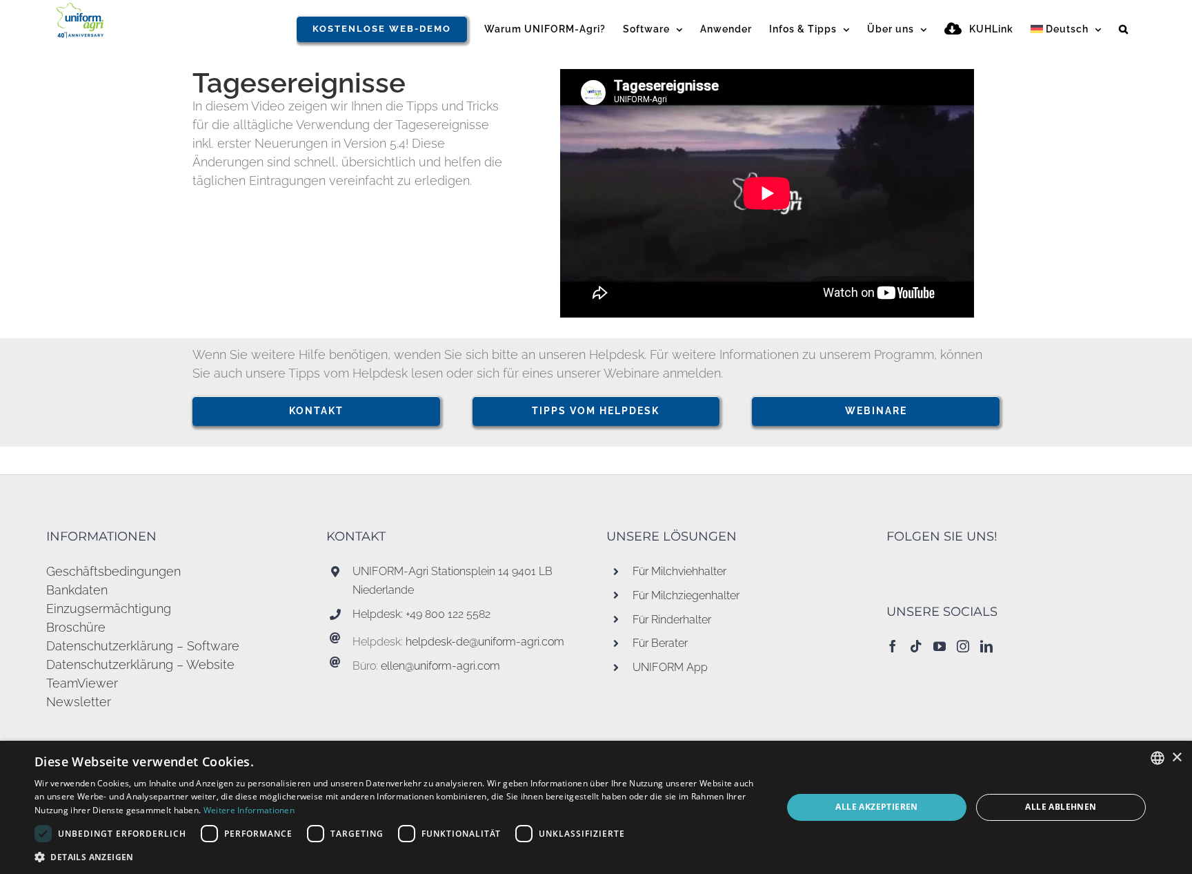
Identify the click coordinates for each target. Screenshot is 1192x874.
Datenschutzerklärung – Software (142, 646)
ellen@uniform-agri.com (440, 665)
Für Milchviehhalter (679, 571)
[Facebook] (892, 646)
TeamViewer (82, 683)
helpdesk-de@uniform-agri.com (485, 641)
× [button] (1176, 757)
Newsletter (78, 702)
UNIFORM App (670, 667)
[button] (1124, 29)
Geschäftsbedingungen (113, 571)
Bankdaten (77, 590)
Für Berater (660, 643)
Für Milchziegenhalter (686, 595)
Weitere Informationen (249, 810)
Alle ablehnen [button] (1060, 807)
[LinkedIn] (986, 646)
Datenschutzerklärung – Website (140, 664)
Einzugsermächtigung (108, 608)
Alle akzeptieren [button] (876, 807)
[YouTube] (939, 646)
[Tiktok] (916, 646)
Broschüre (76, 627)
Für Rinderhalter (672, 619)
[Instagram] (963, 646)
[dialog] (596, 807)
